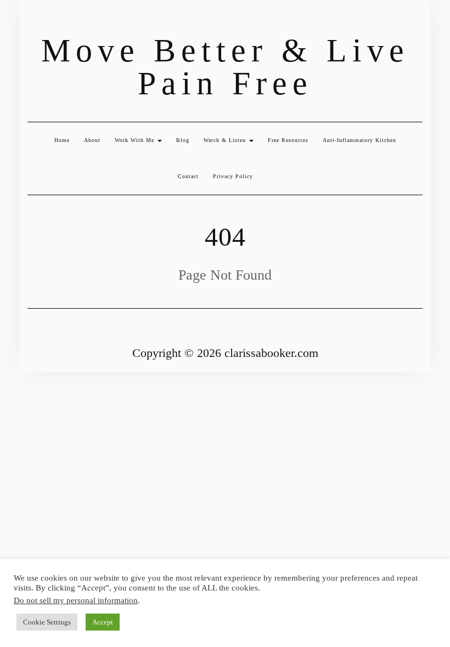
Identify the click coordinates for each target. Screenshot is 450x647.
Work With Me (135, 140)
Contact (188, 176)
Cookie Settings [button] (47, 622)
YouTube (51, 20)
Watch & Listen (226, 140)
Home (62, 140)
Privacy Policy (233, 176)
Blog (182, 140)
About (92, 140)
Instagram (34, 20)
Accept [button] (102, 622)
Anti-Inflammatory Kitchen (359, 140)
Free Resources (288, 140)
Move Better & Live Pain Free (225, 66)
